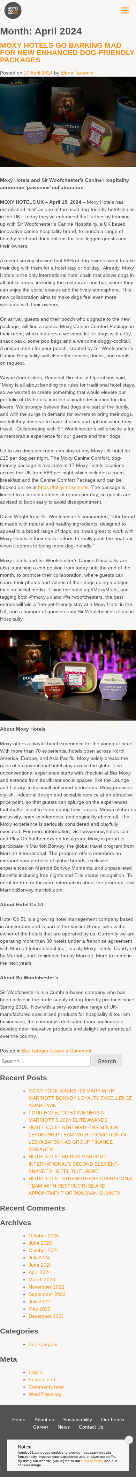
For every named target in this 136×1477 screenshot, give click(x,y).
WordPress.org (45, 1394)
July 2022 (39, 1301)
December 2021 (46, 1316)
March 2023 (42, 1279)
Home (18, 1419)
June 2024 (40, 1265)
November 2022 (46, 1287)
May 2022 (40, 1309)
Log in (35, 1372)
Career (40, 1427)
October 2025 (44, 1235)
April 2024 (40, 1272)
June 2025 (40, 1243)
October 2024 (44, 1250)
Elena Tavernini (78, 73)
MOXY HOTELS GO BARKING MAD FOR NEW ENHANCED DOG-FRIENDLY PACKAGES (67, 52)
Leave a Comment (71, 1051)
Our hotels (112, 1419)
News (64, 1427)
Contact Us (91, 1427)
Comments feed (46, 1387)
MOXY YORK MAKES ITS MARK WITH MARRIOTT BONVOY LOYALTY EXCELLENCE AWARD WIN (80, 1098)
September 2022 (47, 1294)
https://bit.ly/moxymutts (63, 487)
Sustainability (77, 1419)
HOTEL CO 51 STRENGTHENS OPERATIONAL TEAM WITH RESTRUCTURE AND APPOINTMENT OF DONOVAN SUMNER (81, 1186)
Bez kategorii (36, 1051)
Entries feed (42, 1379)
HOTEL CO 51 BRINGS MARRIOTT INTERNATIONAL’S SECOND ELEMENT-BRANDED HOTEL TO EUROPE (74, 1164)
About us (44, 1419)
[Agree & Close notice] (129, 1440)
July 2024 (39, 1257)
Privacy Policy (92, 1461)
